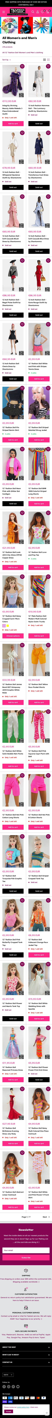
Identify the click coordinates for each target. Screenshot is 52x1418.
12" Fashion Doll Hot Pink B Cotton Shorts (39, 816)
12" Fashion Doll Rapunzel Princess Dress (12, 1068)
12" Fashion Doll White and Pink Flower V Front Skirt (38, 1195)
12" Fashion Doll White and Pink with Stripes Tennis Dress (37, 366)
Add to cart (13, 124)
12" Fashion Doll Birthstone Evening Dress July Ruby (10, 1131)
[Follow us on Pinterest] (13, 1386)
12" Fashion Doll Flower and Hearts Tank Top (12, 1004)
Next (45, 1217)
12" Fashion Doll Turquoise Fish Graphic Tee (12, 878)
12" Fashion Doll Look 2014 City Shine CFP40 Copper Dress (12, 555)
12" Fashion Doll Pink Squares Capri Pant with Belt (38, 754)
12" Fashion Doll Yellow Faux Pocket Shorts (38, 685)
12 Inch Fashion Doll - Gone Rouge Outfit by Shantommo (37, 302)
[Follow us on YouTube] (18, 1386)
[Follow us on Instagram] (8, 1386)
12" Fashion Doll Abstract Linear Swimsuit (13, 1193)
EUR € (6, 1375)
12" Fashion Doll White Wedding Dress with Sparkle (37, 1006)
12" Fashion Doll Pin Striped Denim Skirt (10, 428)
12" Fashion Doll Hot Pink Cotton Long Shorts (13, 816)
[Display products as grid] (44, 60)
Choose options (13, 636)
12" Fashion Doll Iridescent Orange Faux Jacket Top (38, 942)
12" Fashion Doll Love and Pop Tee (37, 553)
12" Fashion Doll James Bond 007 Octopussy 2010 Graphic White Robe (12, 688)
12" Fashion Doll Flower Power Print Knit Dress (38, 1068)
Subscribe (26, 1257)
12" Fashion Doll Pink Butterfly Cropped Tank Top (12, 942)
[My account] (37, 12)
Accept (8, 1411)
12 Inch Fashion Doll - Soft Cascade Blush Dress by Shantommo (11, 239)
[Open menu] (3, 12)
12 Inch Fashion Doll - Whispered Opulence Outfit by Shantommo (11, 175)
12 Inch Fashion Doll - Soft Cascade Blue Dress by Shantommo (38, 239)
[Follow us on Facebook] (4, 1386)
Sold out (39, 124)
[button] (22, 66)
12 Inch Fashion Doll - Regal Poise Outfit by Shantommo (11, 302)
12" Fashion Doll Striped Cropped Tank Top (38, 877)
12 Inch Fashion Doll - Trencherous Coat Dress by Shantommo (38, 175)
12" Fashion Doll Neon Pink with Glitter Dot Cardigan (11, 491)
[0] (42, 12)
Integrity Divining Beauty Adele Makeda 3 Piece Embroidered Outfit (12, 109)
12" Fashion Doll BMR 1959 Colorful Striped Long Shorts (37, 491)
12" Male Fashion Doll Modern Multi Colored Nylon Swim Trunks (37, 619)
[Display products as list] (48, 60)
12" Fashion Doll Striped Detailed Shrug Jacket (38, 428)
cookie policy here (23, 1407)
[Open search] (33, 12)
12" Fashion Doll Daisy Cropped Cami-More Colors (11, 619)
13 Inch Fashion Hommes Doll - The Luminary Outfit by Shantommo (38, 108)
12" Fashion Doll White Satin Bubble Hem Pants (12, 752)
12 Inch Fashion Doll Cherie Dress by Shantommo (10, 366)
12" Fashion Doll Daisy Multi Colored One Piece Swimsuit (38, 1131)
